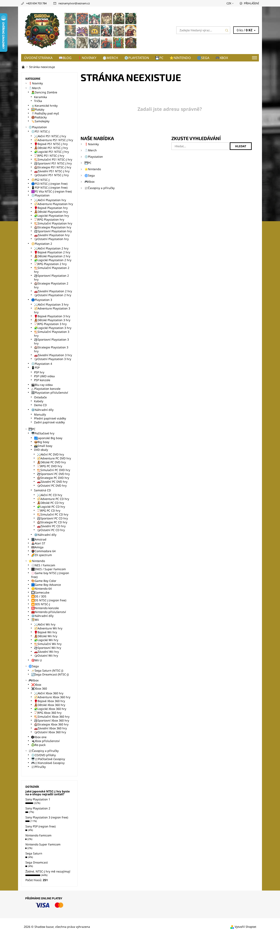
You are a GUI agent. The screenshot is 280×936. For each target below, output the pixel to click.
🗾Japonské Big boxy (48, 438)
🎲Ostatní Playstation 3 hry (52, 359)
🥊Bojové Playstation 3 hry (52, 316)
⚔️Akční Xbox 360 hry (48, 693)
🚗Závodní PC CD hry (51, 526)
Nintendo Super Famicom (42, 844)
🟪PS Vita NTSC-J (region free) (51, 191)
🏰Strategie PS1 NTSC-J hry (52, 167)
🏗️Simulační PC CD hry (52, 514)
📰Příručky (38, 767)
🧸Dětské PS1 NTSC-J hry (51, 148)
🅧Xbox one (39, 737)
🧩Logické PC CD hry (51, 507)
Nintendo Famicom (38, 835)
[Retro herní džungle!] (23, 67)
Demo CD (40, 405)
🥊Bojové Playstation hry (51, 208)
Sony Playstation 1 (37, 799)
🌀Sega (203, 58)
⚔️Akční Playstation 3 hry (51, 304)
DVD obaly (41, 450)
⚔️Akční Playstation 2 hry (51, 248)
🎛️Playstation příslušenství (49, 392)
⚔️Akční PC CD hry (49, 495)
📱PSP (35, 367)
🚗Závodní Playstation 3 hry (53, 355)
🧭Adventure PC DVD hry (54, 458)
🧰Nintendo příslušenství (48, 612)
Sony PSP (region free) (40, 826)
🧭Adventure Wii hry (48, 628)
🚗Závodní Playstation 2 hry (53, 291)
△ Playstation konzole (45, 389)
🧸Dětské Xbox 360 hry (49, 705)
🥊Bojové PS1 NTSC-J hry (51, 144)
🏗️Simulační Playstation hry (53, 223)
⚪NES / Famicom (43, 565)
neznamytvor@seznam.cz (74, 3)
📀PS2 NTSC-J (40, 180)
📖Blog (65, 58)
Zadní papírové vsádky (49, 422)
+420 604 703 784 (36, 3)
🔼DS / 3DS (38, 596)
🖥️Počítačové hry (42, 433)
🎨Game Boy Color (43, 581)
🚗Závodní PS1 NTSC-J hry (51, 171)
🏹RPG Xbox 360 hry (47, 713)
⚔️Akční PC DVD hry (50, 454)
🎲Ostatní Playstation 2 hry (52, 295)
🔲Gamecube (40, 592)
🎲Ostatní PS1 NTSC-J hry (51, 175)
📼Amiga (37, 547)
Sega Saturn (33, 853)
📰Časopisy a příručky (99, 188)
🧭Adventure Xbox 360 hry (52, 697)
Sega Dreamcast (36, 862)
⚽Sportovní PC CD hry (52, 518)
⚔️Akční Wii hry (44, 624)
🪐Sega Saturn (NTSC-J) (47, 670)
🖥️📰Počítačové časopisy (48, 759)
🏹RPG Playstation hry (49, 219)
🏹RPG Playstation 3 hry (50, 324)
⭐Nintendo (180, 58)
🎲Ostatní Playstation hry (51, 239)
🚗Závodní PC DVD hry (52, 482)
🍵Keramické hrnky (44, 106)
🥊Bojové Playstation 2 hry (52, 252)
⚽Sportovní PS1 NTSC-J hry (53, 163)
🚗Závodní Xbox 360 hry (50, 728)
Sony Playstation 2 (37, 808)
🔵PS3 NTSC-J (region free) (49, 184)
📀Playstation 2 (41, 244)
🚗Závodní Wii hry (46, 652)
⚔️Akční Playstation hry (50, 200)
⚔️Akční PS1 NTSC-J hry (50, 136)
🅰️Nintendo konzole (45, 608)
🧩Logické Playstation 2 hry (52, 260)
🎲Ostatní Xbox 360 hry (50, 732)
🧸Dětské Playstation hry (51, 212)
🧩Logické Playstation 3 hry (52, 328)
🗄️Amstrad (38, 539)
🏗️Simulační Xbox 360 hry (51, 716)
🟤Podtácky (39, 117)
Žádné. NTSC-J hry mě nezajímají (47, 871)
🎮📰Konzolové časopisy (48, 763)
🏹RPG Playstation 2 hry (50, 264)
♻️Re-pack (38, 745)
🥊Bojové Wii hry (45, 632)
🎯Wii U (36, 660)
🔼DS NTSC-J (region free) (48, 600)
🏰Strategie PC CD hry (52, 522)
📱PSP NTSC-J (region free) (49, 187)
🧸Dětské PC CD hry (50, 503)
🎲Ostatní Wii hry (46, 655)
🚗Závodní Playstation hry (51, 235)
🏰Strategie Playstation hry (52, 227)
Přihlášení (251, 3)
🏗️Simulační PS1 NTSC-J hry (53, 159)
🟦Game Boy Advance (46, 585)
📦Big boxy (41, 442)
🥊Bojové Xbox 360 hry (49, 701)
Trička (38, 101)
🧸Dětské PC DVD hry (51, 462)
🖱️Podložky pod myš (45, 113)
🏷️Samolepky (40, 121)
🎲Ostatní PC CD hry (51, 530)
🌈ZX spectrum (41, 555)
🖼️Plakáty (37, 109)
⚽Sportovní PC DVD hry (53, 474)
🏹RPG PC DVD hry (49, 466)
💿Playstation (136, 58)
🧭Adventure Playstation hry (53, 204)
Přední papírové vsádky (50, 418)
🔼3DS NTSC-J (40, 604)
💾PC (159, 58)
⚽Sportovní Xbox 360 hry (51, 720)
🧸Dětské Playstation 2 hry (52, 256)
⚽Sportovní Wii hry (47, 648)
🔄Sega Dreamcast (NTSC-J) (50, 674)
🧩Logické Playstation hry (51, 216)
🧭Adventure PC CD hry (53, 499)
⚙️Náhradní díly (42, 410)
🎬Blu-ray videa (42, 385)
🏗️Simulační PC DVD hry (53, 470)
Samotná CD (42, 490)
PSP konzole (42, 380)
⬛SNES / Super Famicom (48, 569)
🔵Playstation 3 (41, 300)
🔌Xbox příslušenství (45, 741)
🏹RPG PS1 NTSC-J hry (49, 156)
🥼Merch (110, 58)
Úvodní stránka (38, 58)
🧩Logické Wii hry (46, 640)
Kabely (38, 401)
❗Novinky (87, 58)
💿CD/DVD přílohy (43, 755)
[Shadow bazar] (80, 30)
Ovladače (40, 397)
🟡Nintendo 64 (41, 588)
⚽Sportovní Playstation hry (53, 231)
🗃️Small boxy (43, 446)
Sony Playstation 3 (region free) (46, 817)
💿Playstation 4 (41, 364)
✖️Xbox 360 (39, 688)
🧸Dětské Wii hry (45, 636)
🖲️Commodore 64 (43, 551)
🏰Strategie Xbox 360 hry (51, 724)
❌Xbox (36, 685)
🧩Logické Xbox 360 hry (50, 709)
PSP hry (39, 372)
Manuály (40, 414)
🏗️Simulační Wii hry (47, 644)
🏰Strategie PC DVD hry (53, 478)
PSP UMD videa (44, 376)
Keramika (40, 97)
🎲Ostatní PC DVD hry (52, 485)
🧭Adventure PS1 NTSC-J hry (53, 140)
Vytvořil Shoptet (245, 927)
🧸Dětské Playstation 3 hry (52, 320)
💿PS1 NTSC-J (40, 131)
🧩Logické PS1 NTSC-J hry (51, 152)
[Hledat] (227, 30)
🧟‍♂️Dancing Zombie (44, 92)
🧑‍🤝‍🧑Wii (35, 620)
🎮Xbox (221, 58)
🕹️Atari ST (38, 543)
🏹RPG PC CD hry (48, 510)
